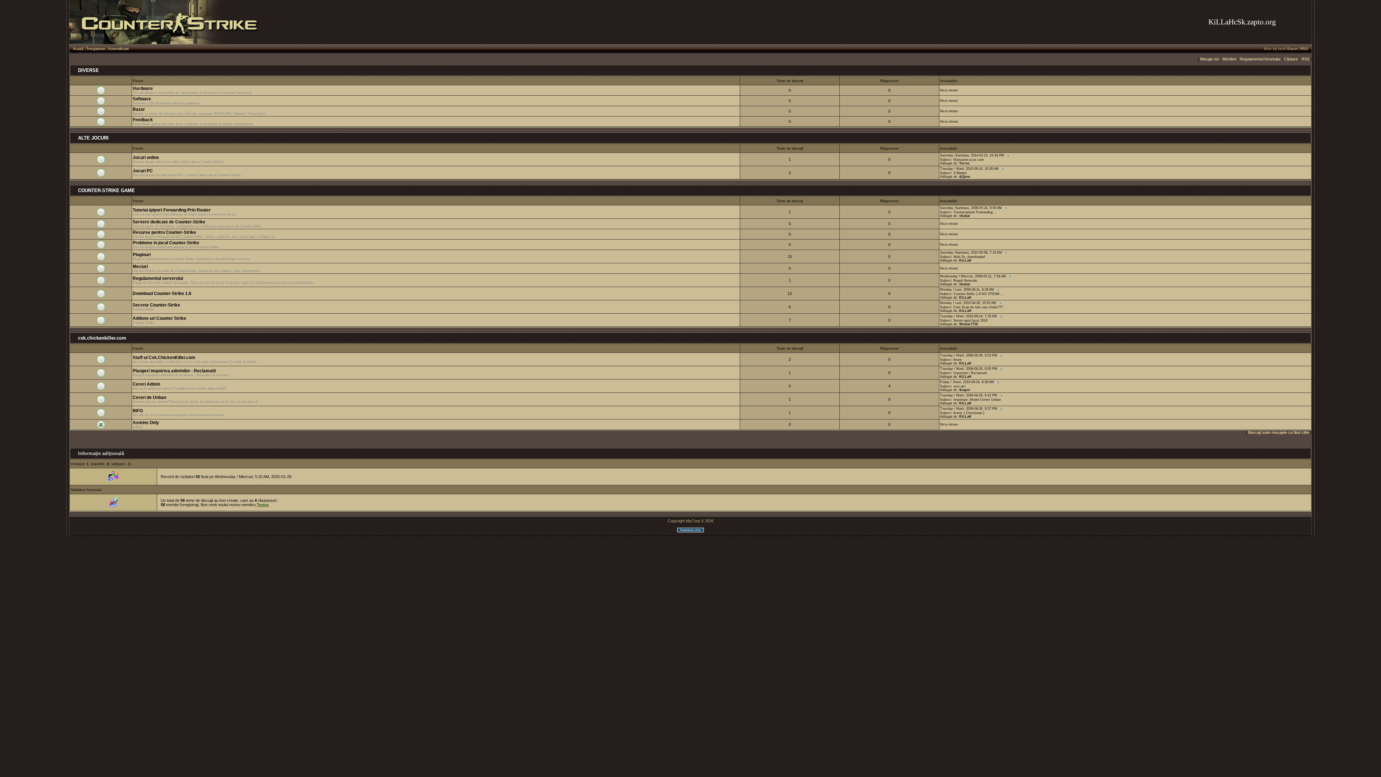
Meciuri (140, 266)
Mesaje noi (1209, 59)
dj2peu (964, 176)
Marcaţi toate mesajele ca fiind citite (1278, 432)
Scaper (964, 390)
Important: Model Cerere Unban (977, 399)
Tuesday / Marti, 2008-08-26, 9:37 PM (968, 408)
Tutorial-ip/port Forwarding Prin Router (172, 210)
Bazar (139, 109)
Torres (964, 163)
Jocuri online (146, 157)
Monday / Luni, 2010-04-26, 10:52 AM (968, 303)
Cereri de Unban (149, 397)
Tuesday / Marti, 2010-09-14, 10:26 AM (969, 169)
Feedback (143, 119)
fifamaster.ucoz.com (968, 160)
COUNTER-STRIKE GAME (106, 190)
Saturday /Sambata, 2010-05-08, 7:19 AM (971, 252)
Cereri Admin (146, 384)
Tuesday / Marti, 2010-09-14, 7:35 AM (968, 316)
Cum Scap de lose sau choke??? (978, 307)
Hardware (143, 88)
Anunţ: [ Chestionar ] (968, 413)
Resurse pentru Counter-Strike (164, 232)
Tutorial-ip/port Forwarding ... (975, 212)
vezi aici (959, 386)
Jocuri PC (143, 170)
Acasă (78, 49)
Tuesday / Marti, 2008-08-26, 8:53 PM (968, 355)
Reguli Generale (965, 280)
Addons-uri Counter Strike (159, 318)
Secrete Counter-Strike (156, 305)
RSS (1304, 49)
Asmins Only (146, 422)
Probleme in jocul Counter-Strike (166, 242)
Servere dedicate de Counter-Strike (169, 221)
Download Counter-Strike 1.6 (162, 293)
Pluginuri (142, 254)
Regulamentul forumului (1260, 59)
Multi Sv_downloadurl (969, 257)
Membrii (1229, 59)
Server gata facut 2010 (970, 320)
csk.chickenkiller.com (102, 338)
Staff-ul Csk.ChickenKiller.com (164, 357)
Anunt (957, 360)
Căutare (1291, 59)
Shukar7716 (968, 324)
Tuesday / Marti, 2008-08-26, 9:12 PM (968, 395)
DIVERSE (88, 70)
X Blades (960, 173)
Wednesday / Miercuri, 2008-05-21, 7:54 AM (973, 276)
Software (142, 98)
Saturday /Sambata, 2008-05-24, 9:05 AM (971, 208)
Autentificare (118, 49)
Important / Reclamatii (970, 373)
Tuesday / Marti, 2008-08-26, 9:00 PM (968, 369)
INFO (138, 410)
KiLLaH (965, 260)
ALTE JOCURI (93, 138)
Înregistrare (96, 49)
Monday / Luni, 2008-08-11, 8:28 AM (967, 289)
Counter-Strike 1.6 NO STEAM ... (978, 294)
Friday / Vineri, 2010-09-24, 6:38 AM (967, 382)
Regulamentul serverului (158, 278)
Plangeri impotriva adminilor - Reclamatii (174, 370)
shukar (964, 216)
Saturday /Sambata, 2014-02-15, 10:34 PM (972, 155)
